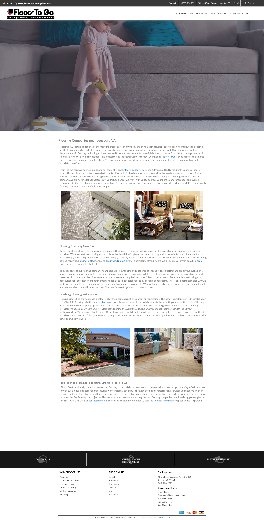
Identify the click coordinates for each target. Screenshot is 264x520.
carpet (97, 302)
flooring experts (132, 169)
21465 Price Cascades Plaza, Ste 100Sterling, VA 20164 (175, 478)
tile (91, 260)
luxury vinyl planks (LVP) (118, 260)
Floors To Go (168, 156)
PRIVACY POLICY (146, 517)
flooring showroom (164, 400)
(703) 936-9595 (165, 483)
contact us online (98, 400)
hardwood (107, 302)
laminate (84, 260)
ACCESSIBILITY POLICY (162, 517)
